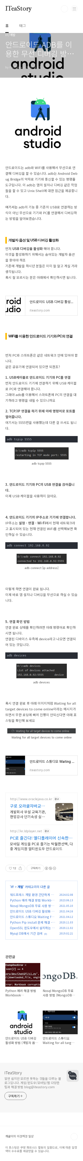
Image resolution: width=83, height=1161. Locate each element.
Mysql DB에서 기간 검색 (26, 933)
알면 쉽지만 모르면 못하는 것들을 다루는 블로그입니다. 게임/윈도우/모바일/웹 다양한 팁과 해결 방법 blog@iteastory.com (32, 1082)
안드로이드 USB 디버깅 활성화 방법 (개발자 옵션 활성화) (32, 913)
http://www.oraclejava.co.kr (31, 799)
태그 (22, 25)
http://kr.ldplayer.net (26, 831)
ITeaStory (18, 9)
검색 (64, 9)
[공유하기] (20, 868)
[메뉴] (74, 8)
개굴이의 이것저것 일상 (19, 1136)
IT (12, 886)
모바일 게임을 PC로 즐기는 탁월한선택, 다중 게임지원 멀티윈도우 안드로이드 (41, 846)
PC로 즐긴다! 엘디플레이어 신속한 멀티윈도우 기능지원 (39, 837)
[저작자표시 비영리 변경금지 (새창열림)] (50, 868)
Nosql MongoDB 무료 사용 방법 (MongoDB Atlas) (32, 908)
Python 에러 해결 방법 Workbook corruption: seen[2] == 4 (32, 902)
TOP (74, 1136)
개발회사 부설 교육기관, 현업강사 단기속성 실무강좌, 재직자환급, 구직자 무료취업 (28, 814)
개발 (20, 886)
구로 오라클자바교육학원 (27, 805)
